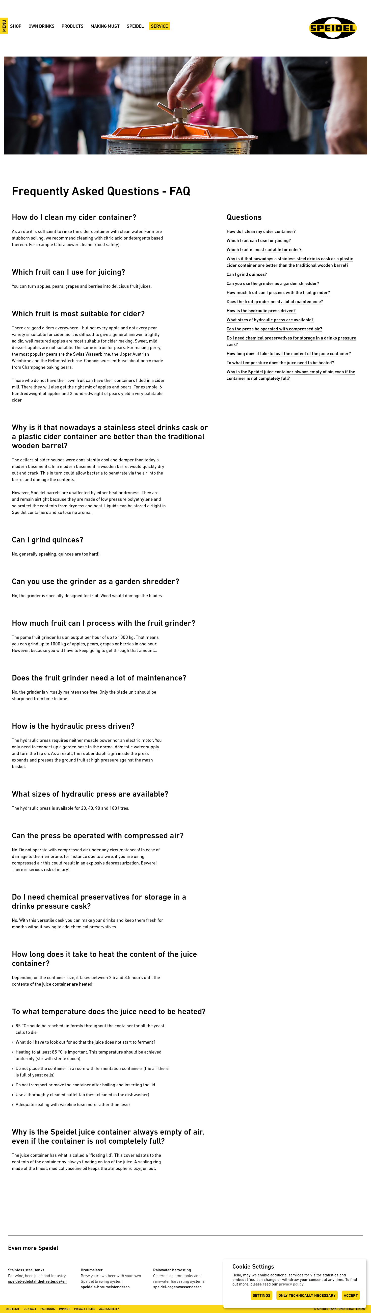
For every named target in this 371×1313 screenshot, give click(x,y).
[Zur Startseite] (333, 28)
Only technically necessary (307, 1295)
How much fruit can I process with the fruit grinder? (278, 292)
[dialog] (294, 1283)
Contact (30, 1309)
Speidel (135, 26)
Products (73, 26)
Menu (4, 26)
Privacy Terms (84, 1309)
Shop (15, 26)
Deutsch (12, 1309)
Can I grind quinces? (247, 274)
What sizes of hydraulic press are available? (270, 319)
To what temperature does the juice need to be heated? (280, 362)
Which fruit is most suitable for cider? (264, 249)
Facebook (47, 1309)
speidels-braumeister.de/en (105, 1286)
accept (351, 1295)
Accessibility (109, 1309)
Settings (261, 1295)
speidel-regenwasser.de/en (177, 1286)
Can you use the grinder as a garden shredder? (273, 283)
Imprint (64, 1309)
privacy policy (291, 1284)
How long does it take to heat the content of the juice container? (289, 353)
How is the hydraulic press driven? (261, 310)
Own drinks (42, 26)
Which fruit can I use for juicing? (259, 240)
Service (159, 26)
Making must (105, 26)
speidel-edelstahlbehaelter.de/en (37, 1281)
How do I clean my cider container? (261, 231)
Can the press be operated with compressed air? (274, 328)
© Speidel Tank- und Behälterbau (339, 1309)
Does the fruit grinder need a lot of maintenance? (275, 301)
